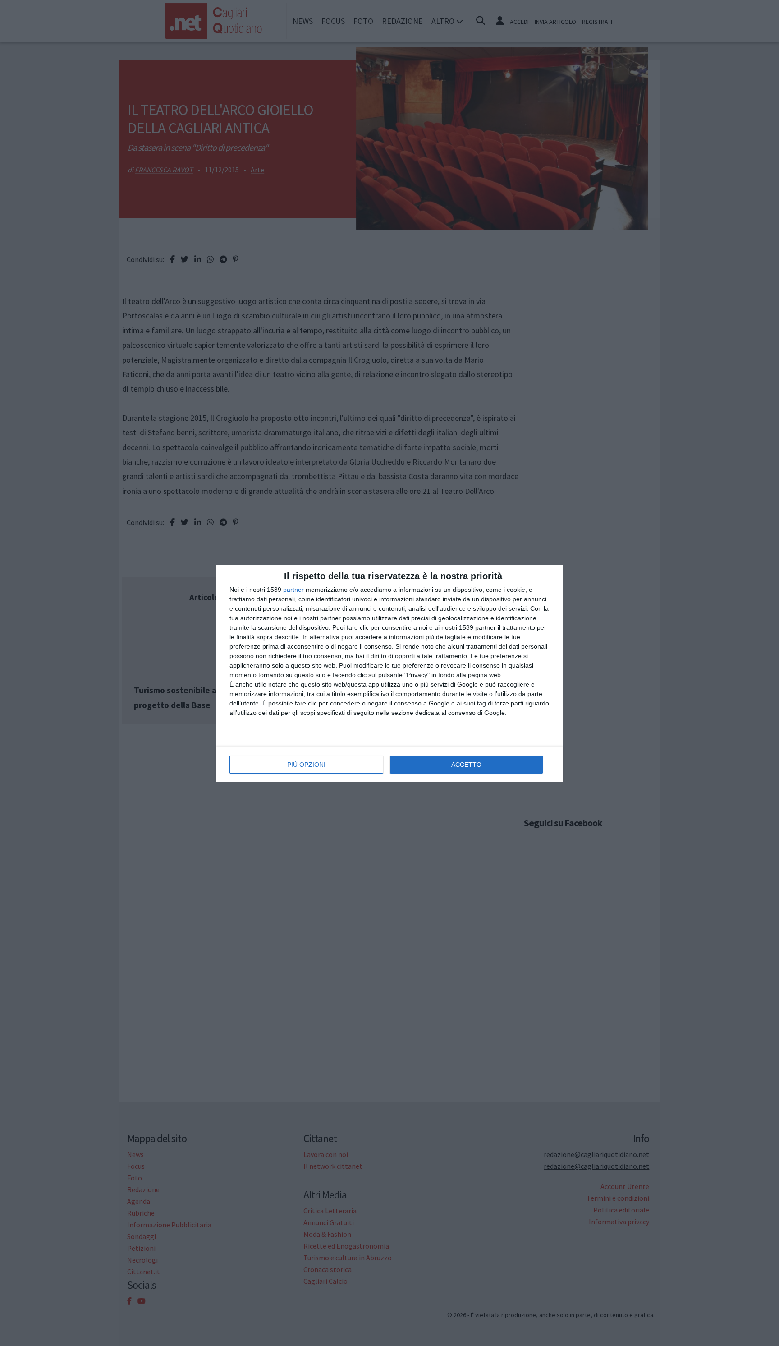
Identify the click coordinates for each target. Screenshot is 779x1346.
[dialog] (389, 673)
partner (293, 589)
